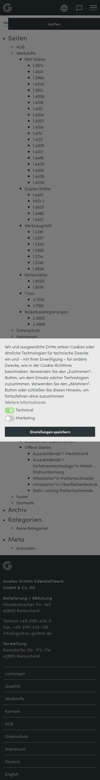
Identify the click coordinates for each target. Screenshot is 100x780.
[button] (9, 410)
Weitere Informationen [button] (25, 402)
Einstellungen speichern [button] (50, 431)
